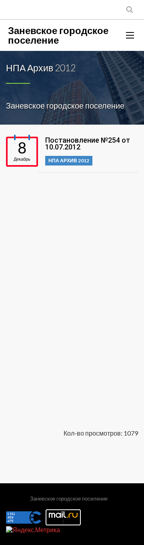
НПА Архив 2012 (68, 160)
